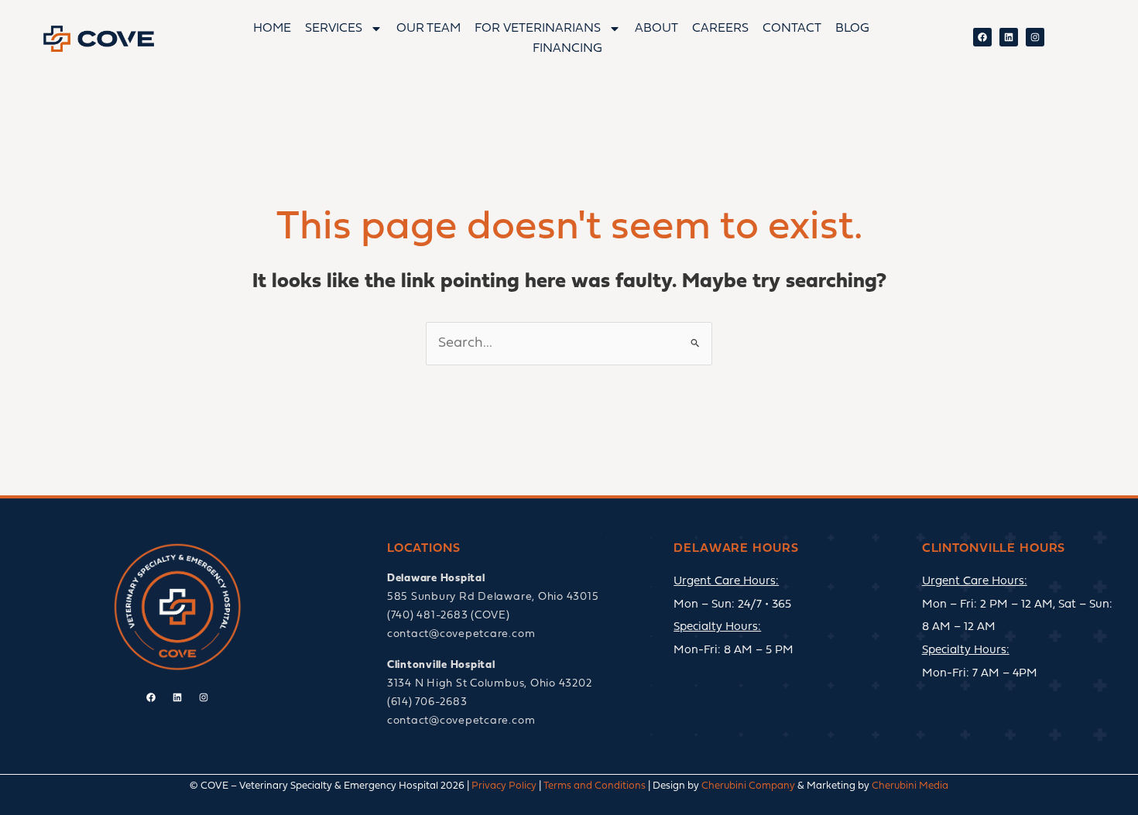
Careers (720, 28)
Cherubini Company (748, 786)
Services (333, 28)
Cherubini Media (910, 786)
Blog (852, 28)
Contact (792, 28)
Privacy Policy (503, 786)
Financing (567, 49)
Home (272, 28)
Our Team (428, 28)
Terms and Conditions (594, 786)
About (656, 28)
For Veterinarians (538, 28)
